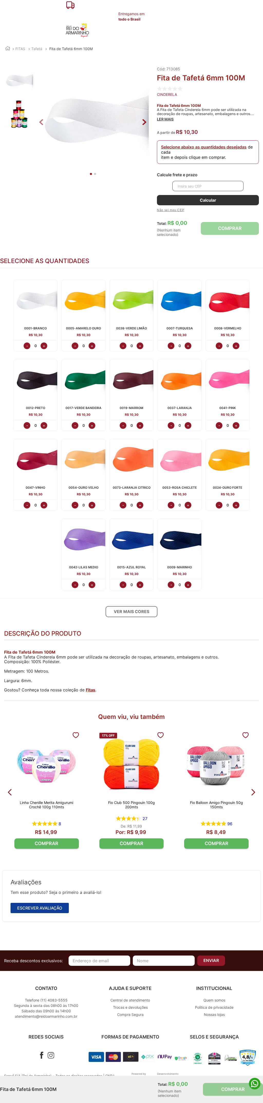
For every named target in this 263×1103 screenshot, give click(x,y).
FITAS (20, 49)
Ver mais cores (131, 611)
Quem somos (214, 1000)
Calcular (208, 200)
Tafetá (36, 49)
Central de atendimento (130, 1000)
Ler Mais (165, 119)
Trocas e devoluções (130, 1007)
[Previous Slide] (10, 792)
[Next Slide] (253, 792)
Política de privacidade (214, 1007)
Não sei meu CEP (170, 210)
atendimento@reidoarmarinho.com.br (46, 1016)
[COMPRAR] (46, 843)
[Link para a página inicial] (7, 49)
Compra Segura (130, 1014)
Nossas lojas (214, 1014)
